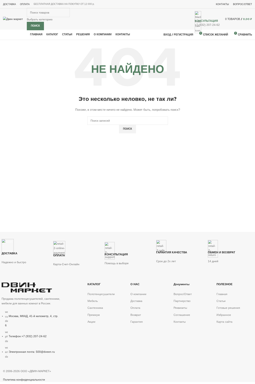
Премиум (93, 314)
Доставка (136, 301)
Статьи (221, 301)
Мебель (92, 301)
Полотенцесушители (101, 294)
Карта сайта (224, 321)
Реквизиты (180, 307)
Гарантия (136, 321)
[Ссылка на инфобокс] (127, 20)
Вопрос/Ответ (183, 294)
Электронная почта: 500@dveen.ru (32, 351)
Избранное (223, 314)
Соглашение (182, 314)
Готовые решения (228, 307)
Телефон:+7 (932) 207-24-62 (28, 336)
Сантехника (95, 307)
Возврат (135, 314)
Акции (91, 321)
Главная (221, 294)
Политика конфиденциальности (24, 379)
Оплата (135, 307)
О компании (138, 294)
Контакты (180, 321)
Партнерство (182, 301)
